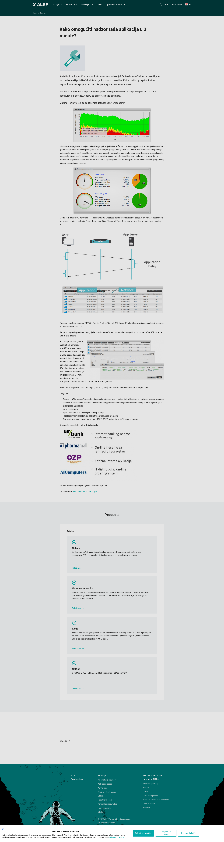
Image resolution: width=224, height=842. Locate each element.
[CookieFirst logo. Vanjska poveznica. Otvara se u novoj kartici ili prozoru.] (3, 829)
